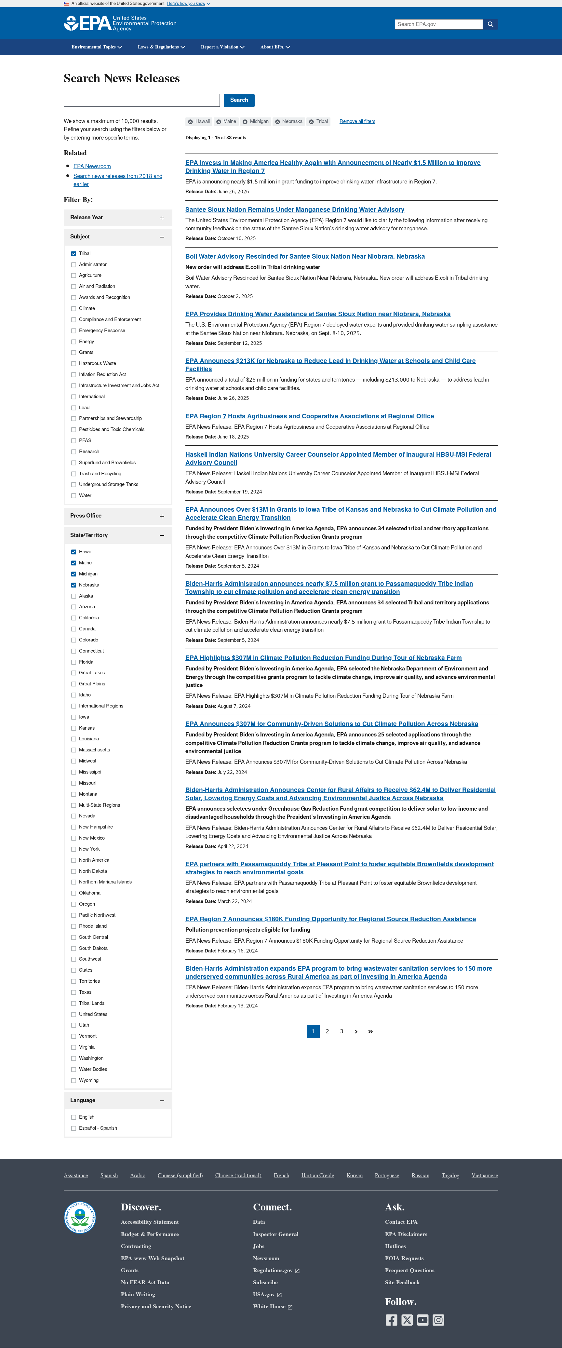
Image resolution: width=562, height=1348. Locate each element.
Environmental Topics (94, 47)
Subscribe (265, 1282)
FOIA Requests (404, 1258)
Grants (130, 1270)
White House (269, 1306)
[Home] (120, 23)
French (281, 1175)
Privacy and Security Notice (156, 1306)
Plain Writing (138, 1294)
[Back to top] (544, 1330)
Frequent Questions (410, 1270)
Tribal (321, 121)
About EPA (272, 47)
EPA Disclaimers (406, 1234)
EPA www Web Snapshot (152, 1258)
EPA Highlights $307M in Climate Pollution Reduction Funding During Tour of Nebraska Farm (323, 658)
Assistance (76, 1175)
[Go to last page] (370, 1031)
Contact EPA (401, 1222)
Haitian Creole (317, 1175)
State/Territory (89, 535)
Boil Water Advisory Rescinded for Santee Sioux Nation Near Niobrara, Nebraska (305, 256)
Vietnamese (485, 1175)
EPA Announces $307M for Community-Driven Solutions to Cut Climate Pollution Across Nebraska (331, 724)
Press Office (85, 516)
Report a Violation (219, 47)
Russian (420, 1175)
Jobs (258, 1246)
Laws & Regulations (158, 47)
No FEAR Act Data (145, 1282)
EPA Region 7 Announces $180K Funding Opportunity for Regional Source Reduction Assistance (330, 919)
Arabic (137, 1175)
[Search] (490, 24)
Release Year (86, 217)
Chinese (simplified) (180, 1175)
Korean (355, 1175)
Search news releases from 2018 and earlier (118, 180)
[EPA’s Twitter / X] (407, 1320)
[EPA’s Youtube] (422, 1320)
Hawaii (202, 121)
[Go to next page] (356, 1031)
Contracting (136, 1246)
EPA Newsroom (92, 166)
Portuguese (387, 1175)
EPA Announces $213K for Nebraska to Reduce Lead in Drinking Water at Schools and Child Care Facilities (330, 365)
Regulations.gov (273, 1270)
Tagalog (450, 1175)
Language (82, 1100)
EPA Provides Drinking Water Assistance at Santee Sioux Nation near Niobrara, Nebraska (318, 314)
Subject (80, 237)
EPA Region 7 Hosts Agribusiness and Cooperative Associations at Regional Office (309, 416)
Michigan (259, 121)
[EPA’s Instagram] (438, 1320)
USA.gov (264, 1294)
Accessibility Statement (150, 1222)
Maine (229, 121)
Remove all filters (357, 121)
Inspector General (276, 1234)
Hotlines (395, 1246)
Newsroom (266, 1258)
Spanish (109, 1175)
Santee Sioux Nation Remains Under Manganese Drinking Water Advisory (295, 209)
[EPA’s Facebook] (391, 1320)
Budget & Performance (150, 1234)
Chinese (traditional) (238, 1175)
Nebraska (291, 121)
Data (259, 1222)
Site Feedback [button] (402, 1282)
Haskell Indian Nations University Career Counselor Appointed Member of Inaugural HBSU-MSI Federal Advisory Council (338, 458)
